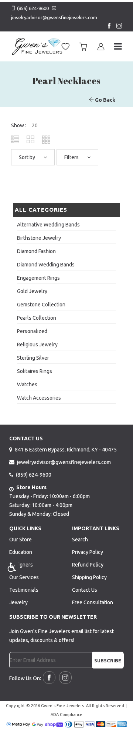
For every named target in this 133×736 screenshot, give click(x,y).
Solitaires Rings (34, 371)
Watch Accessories (39, 398)
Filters (72, 157)
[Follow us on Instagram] (117, 26)
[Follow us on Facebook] (107, 26)
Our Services (24, 577)
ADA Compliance (66, 714)
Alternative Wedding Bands (48, 225)
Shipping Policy (89, 577)
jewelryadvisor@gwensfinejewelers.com (54, 17)
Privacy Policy (87, 552)
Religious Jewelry (37, 344)
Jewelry (18, 602)
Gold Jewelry (32, 291)
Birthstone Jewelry (39, 238)
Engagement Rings (38, 278)
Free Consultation (92, 602)
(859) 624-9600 (33, 8)
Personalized (32, 331)
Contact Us (84, 590)
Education (20, 552)
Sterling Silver (33, 358)
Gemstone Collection (41, 304)
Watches (27, 384)
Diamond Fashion (36, 251)
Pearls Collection (36, 318)
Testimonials (23, 590)
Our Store (20, 539)
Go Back (104, 100)
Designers (21, 565)
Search (80, 539)
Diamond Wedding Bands (46, 265)
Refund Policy (87, 565)
